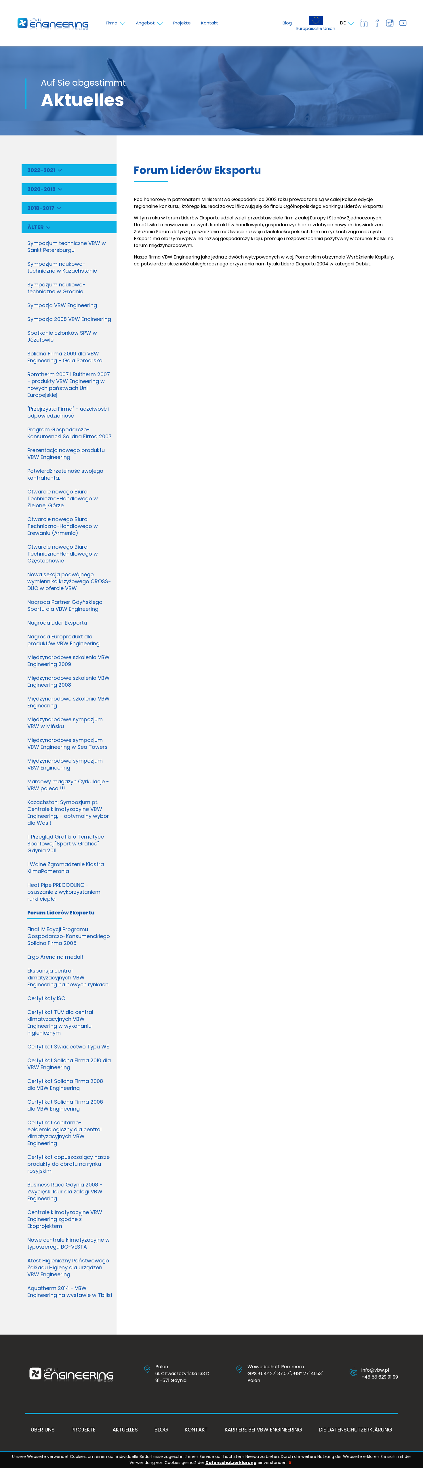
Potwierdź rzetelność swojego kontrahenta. (65, 474)
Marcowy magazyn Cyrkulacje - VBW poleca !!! (68, 785)
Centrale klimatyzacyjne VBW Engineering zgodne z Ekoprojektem (64, 1219)
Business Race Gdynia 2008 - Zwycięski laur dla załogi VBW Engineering (64, 1191)
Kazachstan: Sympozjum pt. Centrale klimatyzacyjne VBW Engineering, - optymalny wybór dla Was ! (68, 812)
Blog (287, 23)
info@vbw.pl (375, 1370)
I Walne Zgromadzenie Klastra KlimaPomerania (65, 868)
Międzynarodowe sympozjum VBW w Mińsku (65, 723)
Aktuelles (125, 1429)
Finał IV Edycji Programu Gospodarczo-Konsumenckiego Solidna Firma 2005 (68, 936)
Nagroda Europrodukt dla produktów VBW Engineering (63, 640)
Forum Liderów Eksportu (61, 912)
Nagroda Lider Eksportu (57, 622)
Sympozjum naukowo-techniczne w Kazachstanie (62, 267)
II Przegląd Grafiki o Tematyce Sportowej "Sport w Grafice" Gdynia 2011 (65, 843)
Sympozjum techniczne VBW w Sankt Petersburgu (66, 247)
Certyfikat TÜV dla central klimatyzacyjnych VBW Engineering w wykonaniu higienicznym (60, 1022)
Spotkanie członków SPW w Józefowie (62, 336)
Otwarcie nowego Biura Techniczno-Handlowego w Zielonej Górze (62, 498)
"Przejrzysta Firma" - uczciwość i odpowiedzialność (68, 412)
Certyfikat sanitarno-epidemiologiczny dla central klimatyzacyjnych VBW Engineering (64, 1133)
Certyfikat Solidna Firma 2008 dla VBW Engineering (65, 1084)
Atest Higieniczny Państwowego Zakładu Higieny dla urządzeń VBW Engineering (68, 1267)
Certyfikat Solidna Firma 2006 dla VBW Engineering (65, 1105)
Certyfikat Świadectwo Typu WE (68, 1046)
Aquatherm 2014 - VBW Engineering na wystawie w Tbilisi (69, 1292)
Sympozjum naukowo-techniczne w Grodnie (56, 288)
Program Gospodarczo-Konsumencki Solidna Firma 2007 (69, 433)
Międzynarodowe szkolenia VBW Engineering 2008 (68, 681)
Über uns (43, 1429)
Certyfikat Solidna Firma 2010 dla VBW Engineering (69, 1064)
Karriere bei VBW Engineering (263, 1429)
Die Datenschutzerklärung (355, 1429)
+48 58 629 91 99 (379, 1377)
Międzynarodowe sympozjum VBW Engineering (65, 764)
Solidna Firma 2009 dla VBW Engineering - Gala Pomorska (64, 357)
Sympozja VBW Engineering (62, 305)
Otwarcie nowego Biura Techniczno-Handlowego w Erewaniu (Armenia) (62, 526)
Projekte (83, 1429)
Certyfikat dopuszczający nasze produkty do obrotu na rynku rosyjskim (68, 1163)
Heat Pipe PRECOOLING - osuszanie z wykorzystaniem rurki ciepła (63, 891)
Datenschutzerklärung (230, 1462)
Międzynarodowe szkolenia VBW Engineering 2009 (68, 661)
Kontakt (196, 1429)
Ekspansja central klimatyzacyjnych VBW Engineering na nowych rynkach (67, 977)
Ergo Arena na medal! (55, 956)
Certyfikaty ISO (46, 998)
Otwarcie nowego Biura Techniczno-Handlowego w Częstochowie (62, 553)
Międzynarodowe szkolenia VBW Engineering (68, 702)
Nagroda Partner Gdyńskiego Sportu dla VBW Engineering (64, 605)
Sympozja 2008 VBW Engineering (69, 319)
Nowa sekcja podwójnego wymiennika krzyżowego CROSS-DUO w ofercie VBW (69, 581)
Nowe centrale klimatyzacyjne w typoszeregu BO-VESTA (68, 1243)
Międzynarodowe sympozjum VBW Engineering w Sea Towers (67, 743)
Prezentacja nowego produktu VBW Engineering (66, 454)
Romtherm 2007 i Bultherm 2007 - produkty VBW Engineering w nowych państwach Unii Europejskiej (68, 385)
